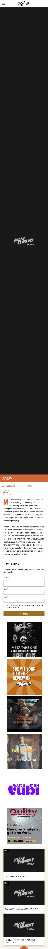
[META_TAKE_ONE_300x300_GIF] (24, 622)
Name (5, 589)
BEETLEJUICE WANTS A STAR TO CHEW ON (22, 909)
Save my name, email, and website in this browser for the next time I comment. (24, 606)
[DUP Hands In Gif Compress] (24, 734)
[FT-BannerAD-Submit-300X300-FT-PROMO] (24, 660)
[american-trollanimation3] (24, 771)
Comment (6, 577)
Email (5, 597)
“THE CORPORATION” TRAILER (17, 876)
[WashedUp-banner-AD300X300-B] (24, 697)
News (6, 850)
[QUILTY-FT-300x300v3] (24, 809)
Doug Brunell (9, 486)
